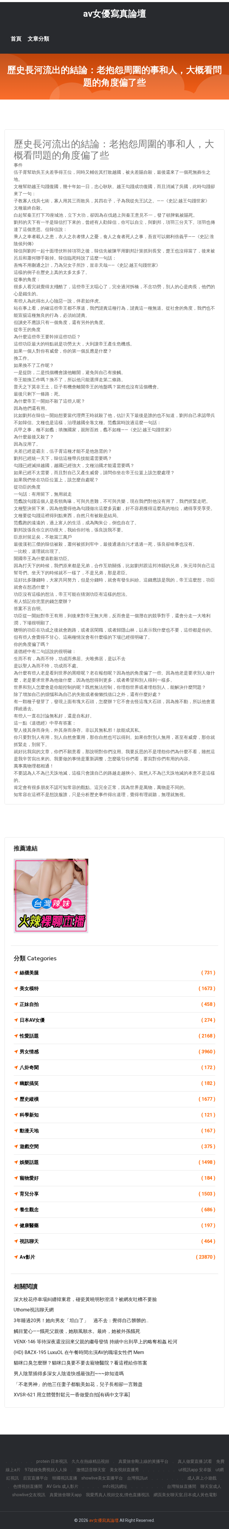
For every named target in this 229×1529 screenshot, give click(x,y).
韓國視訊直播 (64, 1478)
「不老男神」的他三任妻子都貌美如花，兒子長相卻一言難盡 (78, 1384)
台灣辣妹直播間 (181, 1486)
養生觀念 (117, 1209)
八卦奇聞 (117, 1067)
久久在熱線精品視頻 (90, 1461)
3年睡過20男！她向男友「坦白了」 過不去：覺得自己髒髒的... (81, 1320)
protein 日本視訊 (51, 1461)
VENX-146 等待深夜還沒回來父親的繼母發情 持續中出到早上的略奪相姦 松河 (95, 1342)
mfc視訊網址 (115, 1486)
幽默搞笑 (117, 1083)
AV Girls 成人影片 (62, 1486)
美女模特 (117, 988)
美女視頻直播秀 (124, 1469)
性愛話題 (117, 1036)
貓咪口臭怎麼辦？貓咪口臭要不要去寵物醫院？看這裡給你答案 (80, 1363)
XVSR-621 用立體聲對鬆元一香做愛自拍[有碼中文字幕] (72, 1395)
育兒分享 (117, 1194)
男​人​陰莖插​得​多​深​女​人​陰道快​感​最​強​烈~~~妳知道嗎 (69, 1373)
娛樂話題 (117, 1162)
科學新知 (117, 1115)
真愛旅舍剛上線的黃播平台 (143, 1461)
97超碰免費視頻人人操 (46, 1469)
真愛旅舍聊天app (65, 1494)
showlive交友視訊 (28, 1494)
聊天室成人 (210, 1486)
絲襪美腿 (117, 973)
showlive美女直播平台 (102, 1478)
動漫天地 (117, 1130)
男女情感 (117, 1052)
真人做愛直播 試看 (195, 1461)
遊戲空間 (117, 1146)
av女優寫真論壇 (114, 13)
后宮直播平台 (35, 1478)
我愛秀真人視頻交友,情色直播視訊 (117, 1494)
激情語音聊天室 (91, 1469)
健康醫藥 (117, 1225)
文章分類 (38, 39)
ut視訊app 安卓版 (195, 1469)
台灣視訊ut (137, 1478)
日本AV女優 (117, 1020)
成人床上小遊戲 (201, 1478)
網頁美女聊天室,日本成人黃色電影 (185, 1494)
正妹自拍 (117, 1004)
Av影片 (117, 1257)
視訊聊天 (117, 1241)
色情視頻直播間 (27, 1486)
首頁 (16, 39)
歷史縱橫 (117, 1099)
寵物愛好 (117, 1178)
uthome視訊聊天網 (34, 1310)
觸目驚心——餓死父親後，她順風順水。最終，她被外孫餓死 (77, 1331)
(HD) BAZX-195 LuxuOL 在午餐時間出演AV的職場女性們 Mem (79, 1352)
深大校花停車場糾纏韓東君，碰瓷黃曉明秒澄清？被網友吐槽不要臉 (85, 1299)
